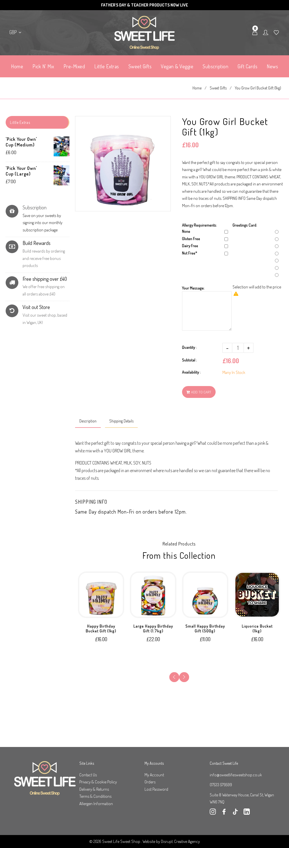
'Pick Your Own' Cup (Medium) (21, 142)
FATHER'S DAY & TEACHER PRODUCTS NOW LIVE (144, 5)
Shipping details (121, 420)
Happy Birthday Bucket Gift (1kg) (101, 628)
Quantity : (189, 347)
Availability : (191, 372)
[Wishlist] (276, 33)
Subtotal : (189, 360)
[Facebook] (224, 813)
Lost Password (156, 789)
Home (197, 88)
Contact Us (88, 774)
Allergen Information (96, 803)
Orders (150, 782)
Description (88, 420)
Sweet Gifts (218, 88)
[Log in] (265, 33)
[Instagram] (213, 813)
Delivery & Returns (94, 789)
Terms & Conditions (95, 796)
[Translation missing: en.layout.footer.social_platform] (247, 813)
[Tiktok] (235, 813)
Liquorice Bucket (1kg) (257, 628)
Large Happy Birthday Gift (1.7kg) (153, 628)
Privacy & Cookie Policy (98, 782)
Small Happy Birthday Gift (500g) (205, 628)
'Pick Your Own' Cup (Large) (21, 171)
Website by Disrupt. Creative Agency (171, 841)
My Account (154, 774)
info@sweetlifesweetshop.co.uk (236, 774)
